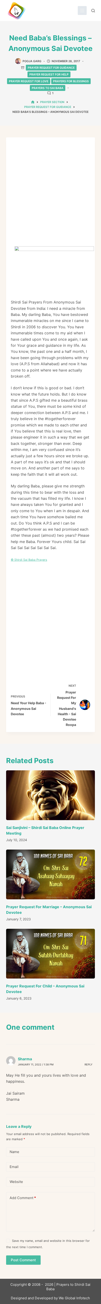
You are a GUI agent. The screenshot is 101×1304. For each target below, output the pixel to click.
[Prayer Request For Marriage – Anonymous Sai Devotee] (50, 874)
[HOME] (33, 102)
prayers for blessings (71, 81)
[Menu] (82, 10)
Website (16, 1181)
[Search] (93, 10)
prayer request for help (49, 74)
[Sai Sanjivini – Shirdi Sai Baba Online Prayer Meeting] (50, 795)
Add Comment (23, 1198)
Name (14, 1152)
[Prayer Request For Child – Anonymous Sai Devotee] (50, 954)
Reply (89, 1064)
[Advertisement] (50, 194)
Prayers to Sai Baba (47, 88)
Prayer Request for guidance (51, 67)
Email (14, 1167)
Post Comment (23, 1260)
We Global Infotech (74, 1298)
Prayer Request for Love (28, 81)
